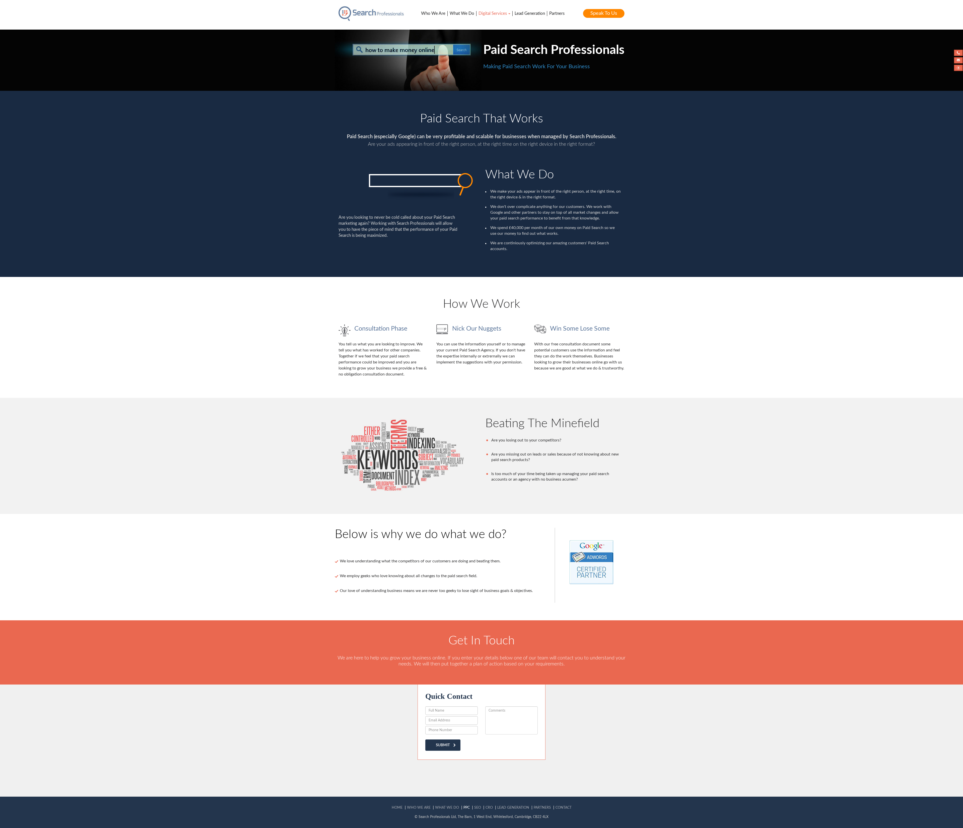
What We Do (462, 13)
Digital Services (493, 13)
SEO (477, 807)
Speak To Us (603, 13)
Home (397, 807)
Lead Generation (530, 13)
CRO (489, 807)
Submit (443, 745)
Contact (563, 807)
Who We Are (433, 13)
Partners (557, 13)
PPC (466, 807)
